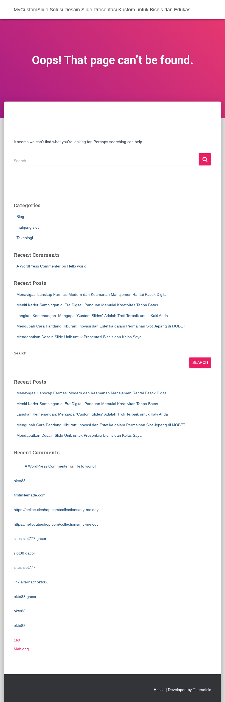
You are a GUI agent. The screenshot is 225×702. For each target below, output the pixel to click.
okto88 (20, 481)
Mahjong (21, 649)
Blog (20, 216)
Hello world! (77, 266)
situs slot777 (24, 567)
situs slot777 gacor (30, 538)
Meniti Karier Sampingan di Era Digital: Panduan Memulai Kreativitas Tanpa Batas (87, 305)
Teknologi (24, 238)
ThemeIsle (202, 689)
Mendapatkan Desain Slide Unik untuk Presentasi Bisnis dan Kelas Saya (79, 337)
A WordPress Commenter (38, 266)
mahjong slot (27, 227)
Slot (17, 640)
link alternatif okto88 (31, 582)
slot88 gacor (24, 553)
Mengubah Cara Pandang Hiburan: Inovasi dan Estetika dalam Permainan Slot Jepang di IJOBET (100, 326)
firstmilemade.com (30, 495)
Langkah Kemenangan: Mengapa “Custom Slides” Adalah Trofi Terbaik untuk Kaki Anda (92, 315)
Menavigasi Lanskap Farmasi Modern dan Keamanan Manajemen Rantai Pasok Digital (91, 294)
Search (20, 353)
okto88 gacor (25, 596)
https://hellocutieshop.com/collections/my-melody (56, 509)
